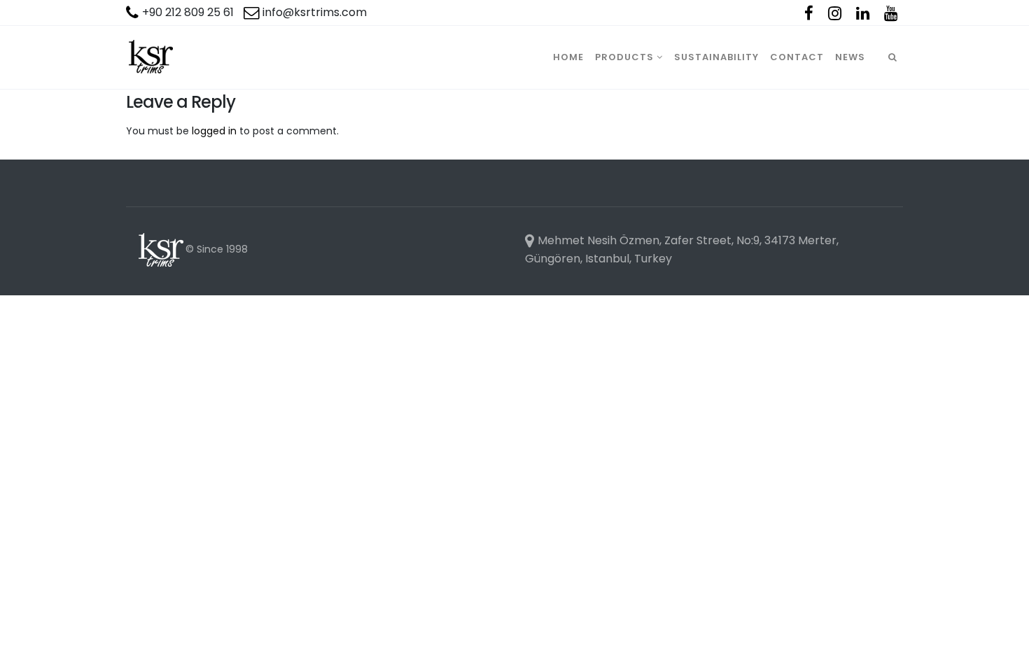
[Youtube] (890, 13)
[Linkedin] (862, 13)
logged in (214, 131)
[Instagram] (835, 13)
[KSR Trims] (150, 57)
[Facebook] (809, 13)
